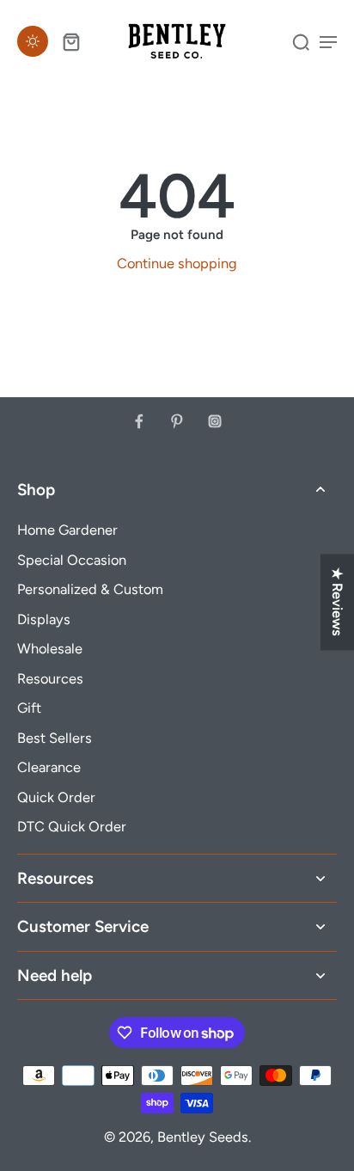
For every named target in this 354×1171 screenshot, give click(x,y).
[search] (301, 41)
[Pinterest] (177, 421)
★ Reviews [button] (337, 601)
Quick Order (56, 797)
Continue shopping (177, 263)
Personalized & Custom (90, 589)
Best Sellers (54, 737)
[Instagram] (215, 421)
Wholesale (49, 648)
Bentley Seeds (202, 1136)
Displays (43, 619)
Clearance (49, 767)
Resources (50, 678)
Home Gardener (67, 529)
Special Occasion (71, 559)
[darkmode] (32, 41)
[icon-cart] (70, 41)
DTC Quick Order (71, 826)
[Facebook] (139, 421)
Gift (29, 707)
